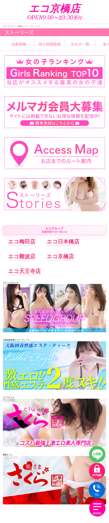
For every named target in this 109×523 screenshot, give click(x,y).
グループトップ (9, 26)
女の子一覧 (80, 44)
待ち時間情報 (49, 44)
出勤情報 (18, 44)
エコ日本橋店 (63, 241)
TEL (96, 494)
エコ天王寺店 (24, 271)
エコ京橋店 (54, 8)
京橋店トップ (22, 26)
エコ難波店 (21, 256)
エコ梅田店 (21, 241)
